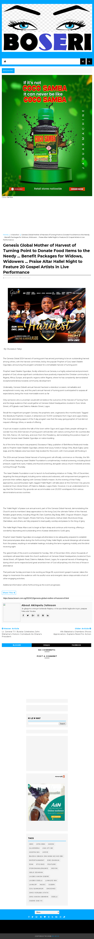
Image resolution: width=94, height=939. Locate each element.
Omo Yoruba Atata (39, 892)
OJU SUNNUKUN (36, 888)
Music (43, 884)
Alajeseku (34, 848)
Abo (31, 844)
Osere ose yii (35, 901)
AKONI (51, 844)
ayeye (45, 852)
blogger (17, 645)
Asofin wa (34, 852)
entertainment (36, 860)
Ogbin (52, 884)
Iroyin (54, 868)
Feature (51, 864)
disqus (46, 645)
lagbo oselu (35, 880)
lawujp (33, 884)
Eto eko (40, 864)
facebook (76, 645)
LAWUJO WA (51, 880)
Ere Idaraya (53, 860)
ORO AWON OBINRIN (38, 897)
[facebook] (29, 917)
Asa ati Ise (48, 848)
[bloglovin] (44, 917)
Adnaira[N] (58, 776)
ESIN (31, 864)
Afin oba (40, 844)
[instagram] (60, 917)
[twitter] (32, 917)
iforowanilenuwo (38, 868)
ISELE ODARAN (36, 872)
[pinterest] (41, 917)
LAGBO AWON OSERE (39, 876)
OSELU (54, 897)
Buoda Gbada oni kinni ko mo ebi (46, 856)
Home (5, 235)
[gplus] (36, 917)
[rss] (52, 917)
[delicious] (64, 917)
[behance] (56, 917)
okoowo (51, 888)
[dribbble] (48, 917)
